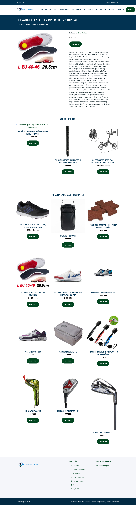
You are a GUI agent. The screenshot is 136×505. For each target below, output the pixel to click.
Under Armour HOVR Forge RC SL (103, 292)
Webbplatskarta (113, 502)
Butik (130, 10)
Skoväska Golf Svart (68, 236)
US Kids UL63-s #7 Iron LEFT (103, 432)
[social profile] (23, 2)
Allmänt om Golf (107, 10)
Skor (80, 33)
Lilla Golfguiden (90, 10)
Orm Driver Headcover (33, 411)
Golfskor (85, 33)
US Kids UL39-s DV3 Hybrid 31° (68, 411)
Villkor (87, 502)
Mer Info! (75, 44)
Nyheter (120, 10)
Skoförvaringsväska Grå (68, 352)
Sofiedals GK (46, 10)
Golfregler (76, 10)
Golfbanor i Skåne (61, 10)
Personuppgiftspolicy (98, 502)
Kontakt (81, 502)
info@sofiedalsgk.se (112, 2)
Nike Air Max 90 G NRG (33, 352)
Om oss (75, 485)
